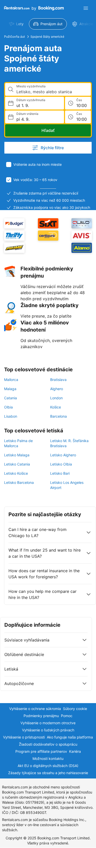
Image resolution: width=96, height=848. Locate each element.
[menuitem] (16, 24)
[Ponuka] (86, 8)
